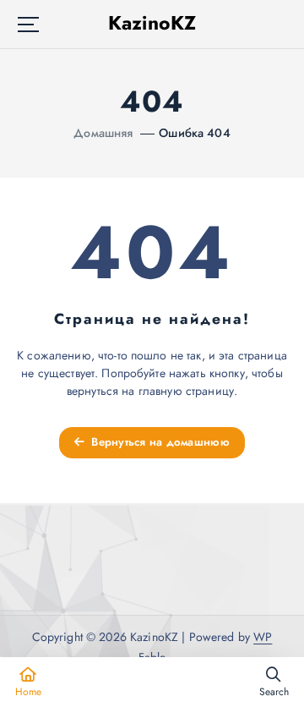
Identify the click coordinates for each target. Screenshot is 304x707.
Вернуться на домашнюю (159, 442)
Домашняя (103, 132)
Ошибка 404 (194, 132)
